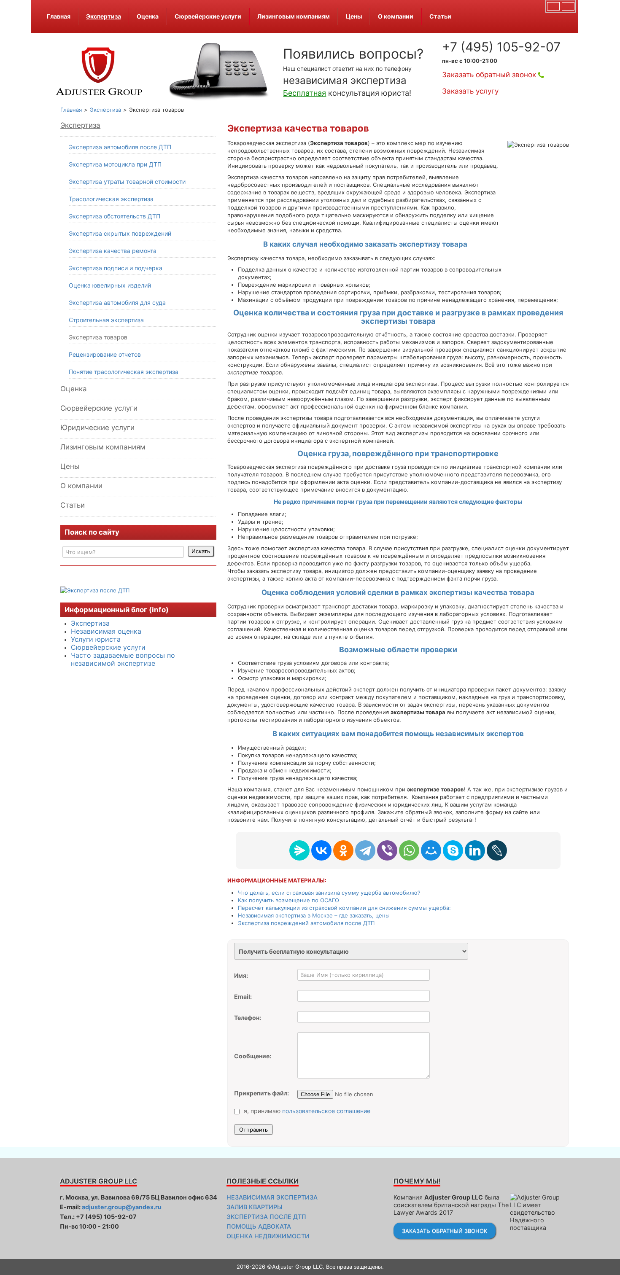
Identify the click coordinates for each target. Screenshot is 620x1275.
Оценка (148, 16)
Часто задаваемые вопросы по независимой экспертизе (123, 659)
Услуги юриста (96, 639)
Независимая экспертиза (272, 1197)
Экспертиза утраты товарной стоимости (127, 181)
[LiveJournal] (497, 850)
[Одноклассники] (343, 850)
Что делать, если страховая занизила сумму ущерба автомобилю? (329, 892)
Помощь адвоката (258, 1226)
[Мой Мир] (431, 850)
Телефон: (247, 1017)
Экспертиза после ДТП (266, 1216)
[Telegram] (365, 850)
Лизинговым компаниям (293, 16)
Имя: (241, 975)
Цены (354, 16)
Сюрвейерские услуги (208, 16)
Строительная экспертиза (106, 319)
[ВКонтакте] (321, 850)
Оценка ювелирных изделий (110, 285)
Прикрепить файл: (261, 1093)
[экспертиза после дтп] (94, 589)
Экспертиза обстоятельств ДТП (114, 216)
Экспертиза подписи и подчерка (115, 268)
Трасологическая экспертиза (111, 198)
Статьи (440, 16)
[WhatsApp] (409, 850)
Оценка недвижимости (268, 1236)
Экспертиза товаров (98, 337)
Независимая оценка (106, 631)
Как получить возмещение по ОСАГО (288, 900)
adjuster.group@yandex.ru (122, 1206)
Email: (243, 996)
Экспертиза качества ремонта (112, 250)
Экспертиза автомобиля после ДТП (120, 147)
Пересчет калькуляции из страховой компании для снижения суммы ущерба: (344, 907)
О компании (395, 16)
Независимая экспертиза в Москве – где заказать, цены (314, 915)
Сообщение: (252, 1056)
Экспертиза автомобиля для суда (117, 302)
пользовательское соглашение (326, 1110)
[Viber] (387, 850)
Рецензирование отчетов (105, 354)
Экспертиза (103, 16)
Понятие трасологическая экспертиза (123, 371)
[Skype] (453, 850)
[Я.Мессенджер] (299, 850)
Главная (58, 16)
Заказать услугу (470, 91)
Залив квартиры (254, 1206)
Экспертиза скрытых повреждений (120, 233)
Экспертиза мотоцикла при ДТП (115, 164)
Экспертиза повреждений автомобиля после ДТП (306, 923)
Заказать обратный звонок (489, 74)
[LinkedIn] (475, 850)
